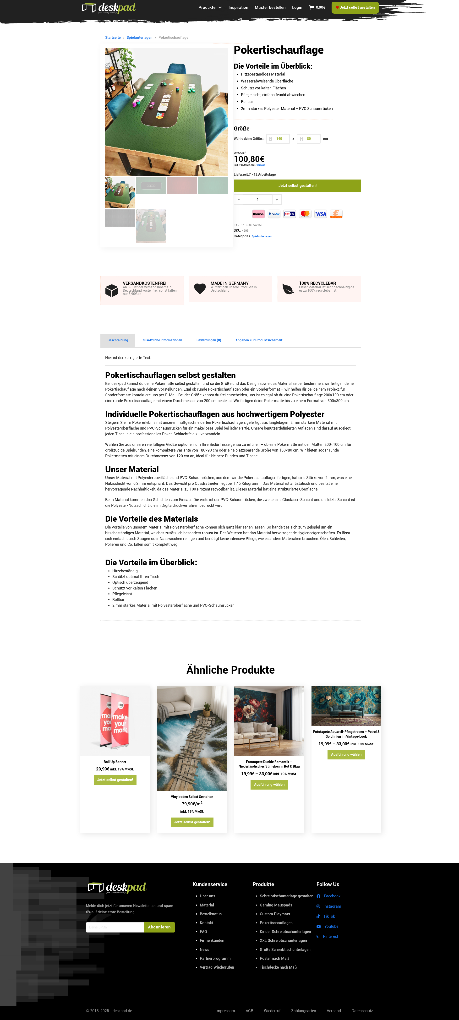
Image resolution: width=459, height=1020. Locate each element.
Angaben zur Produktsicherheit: (259, 340)
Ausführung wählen (269, 784)
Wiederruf (272, 1011)
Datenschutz (362, 1011)
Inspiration (238, 7)
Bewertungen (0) (209, 340)
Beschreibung (118, 340)
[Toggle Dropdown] (220, 7)
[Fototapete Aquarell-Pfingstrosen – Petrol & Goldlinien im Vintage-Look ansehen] (346, 706)
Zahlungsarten (303, 1011)
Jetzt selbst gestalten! (298, 185)
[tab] (117, 340)
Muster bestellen (270, 7)
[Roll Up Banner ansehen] (115, 721)
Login (297, 7)
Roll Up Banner (115, 762)
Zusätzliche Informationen (162, 340)
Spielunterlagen (140, 37)
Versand (261, 165)
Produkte (207, 7)
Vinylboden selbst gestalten (192, 797)
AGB (249, 1011)
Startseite (113, 37)
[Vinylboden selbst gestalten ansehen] (192, 738)
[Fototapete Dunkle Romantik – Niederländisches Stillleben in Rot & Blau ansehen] (269, 721)
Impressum (225, 1011)
